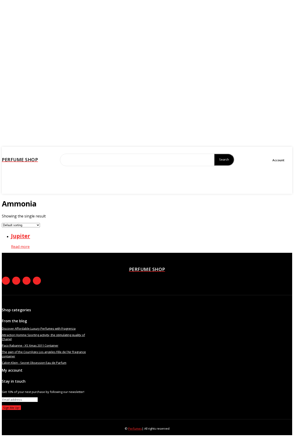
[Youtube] (37, 281)
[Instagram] (14, 189)
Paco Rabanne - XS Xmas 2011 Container (30, 345)
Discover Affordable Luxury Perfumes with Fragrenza (39, 328)
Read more (20, 246)
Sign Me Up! (11, 408)
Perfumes (135, 428)
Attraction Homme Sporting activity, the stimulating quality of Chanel (43, 337)
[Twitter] (23, 189)
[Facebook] (5, 189)
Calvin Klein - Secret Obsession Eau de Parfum (34, 363)
